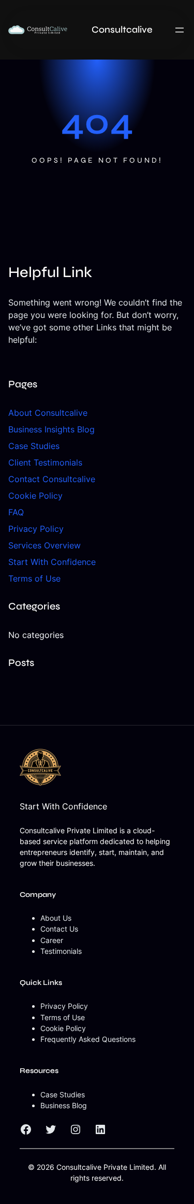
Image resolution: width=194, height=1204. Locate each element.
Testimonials (61, 951)
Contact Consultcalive (51, 479)
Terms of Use (34, 578)
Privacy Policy (36, 529)
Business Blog (63, 1105)
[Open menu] (179, 30)
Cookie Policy (35, 495)
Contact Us (59, 928)
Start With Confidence (52, 562)
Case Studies (33, 446)
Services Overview (44, 545)
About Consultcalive (47, 413)
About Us (55, 917)
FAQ (16, 512)
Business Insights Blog (51, 429)
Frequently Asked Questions (88, 1039)
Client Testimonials (45, 462)
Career (51, 940)
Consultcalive (122, 29)
